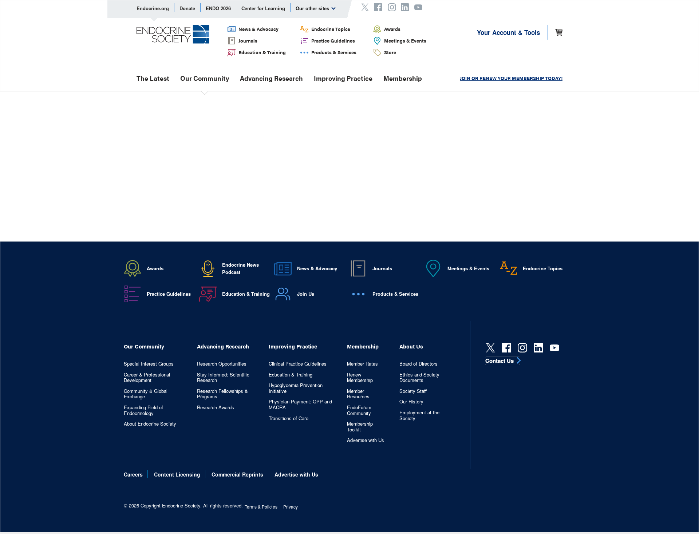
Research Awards (215, 407)
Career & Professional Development (147, 377)
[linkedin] (538, 347)
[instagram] (522, 347)
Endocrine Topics (330, 28)
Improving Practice (343, 78)
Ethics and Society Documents (419, 377)
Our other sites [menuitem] (313, 8)
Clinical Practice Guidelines (298, 364)
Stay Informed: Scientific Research (223, 377)
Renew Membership (360, 377)
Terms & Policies (261, 506)
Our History (411, 402)
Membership (402, 78)
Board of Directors (418, 364)
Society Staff (413, 391)
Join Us (305, 293)
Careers (133, 474)
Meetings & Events (405, 40)
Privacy (290, 506)
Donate (187, 8)
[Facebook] (506, 347)
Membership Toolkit (360, 426)
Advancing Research (271, 78)
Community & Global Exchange (145, 393)
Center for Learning (263, 8)
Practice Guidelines (333, 40)
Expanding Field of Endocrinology (143, 410)
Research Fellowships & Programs (222, 393)
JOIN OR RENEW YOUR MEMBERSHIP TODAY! (511, 78)
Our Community (204, 78)
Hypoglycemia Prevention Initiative (296, 388)
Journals (247, 40)
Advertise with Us (365, 440)
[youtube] (554, 347)
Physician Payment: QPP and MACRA (300, 404)
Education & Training (262, 52)
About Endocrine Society (150, 424)
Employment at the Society (419, 415)
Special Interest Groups (149, 364)
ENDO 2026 (218, 8)
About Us (411, 346)
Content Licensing (177, 474)
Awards (392, 28)
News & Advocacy (258, 28)
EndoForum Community (359, 410)
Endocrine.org (153, 8)
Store (390, 52)
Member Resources (358, 393)
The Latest (153, 78)
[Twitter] (490, 347)
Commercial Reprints (237, 474)
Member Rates (362, 364)
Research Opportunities (221, 364)
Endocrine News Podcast (240, 268)
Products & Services (333, 52)
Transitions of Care (288, 418)
